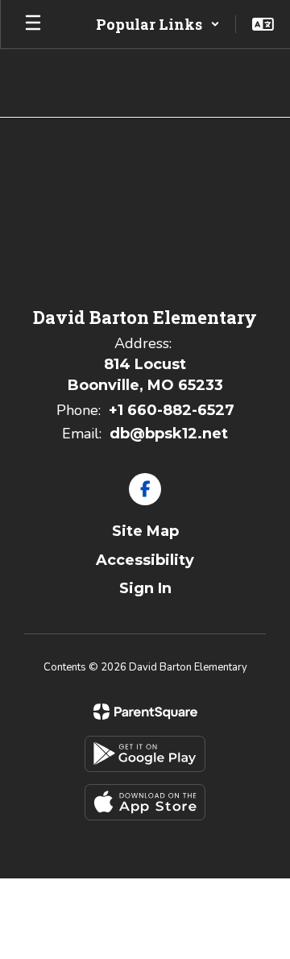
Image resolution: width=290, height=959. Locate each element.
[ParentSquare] (145, 712)
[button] (158, 24)
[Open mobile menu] (33, 24)
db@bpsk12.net (169, 433)
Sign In (145, 588)
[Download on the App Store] (145, 802)
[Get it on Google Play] (145, 754)
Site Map (145, 531)
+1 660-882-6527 (171, 410)
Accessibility (145, 560)
